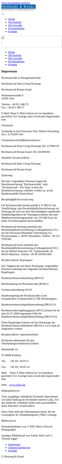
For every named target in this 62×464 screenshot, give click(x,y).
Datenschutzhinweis (19, 447)
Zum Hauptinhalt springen (15, 2)
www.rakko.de (17, 384)
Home (11, 19)
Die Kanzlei (14, 22)
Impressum (14, 444)
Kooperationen (16, 28)
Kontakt (12, 31)
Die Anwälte (15, 25)
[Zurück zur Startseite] (18, 10)
